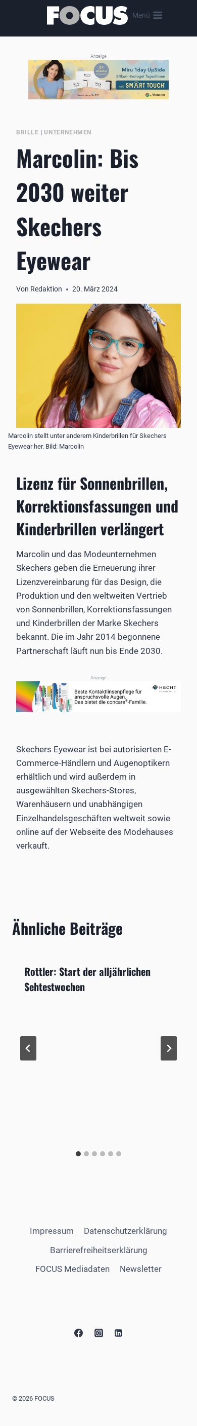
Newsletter (141, 1269)
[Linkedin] (118, 1332)
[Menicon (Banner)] (98, 79)
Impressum (52, 1231)
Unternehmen (67, 132)
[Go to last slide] (28, 1048)
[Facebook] (78, 1332)
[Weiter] (169, 1048)
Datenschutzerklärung (125, 1231)
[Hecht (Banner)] (98, 696)
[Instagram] (98, 1332)
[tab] (78, 1153)
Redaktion (46, 289)
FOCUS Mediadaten (72, 1269)
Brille (27, 132)
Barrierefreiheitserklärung (98, 1250)
